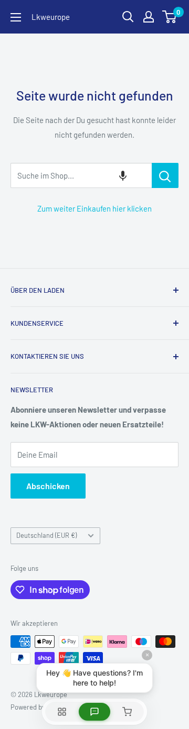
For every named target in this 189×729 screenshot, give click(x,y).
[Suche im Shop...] (165, 175)
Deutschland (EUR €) (46, 535)
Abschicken (48, 486)
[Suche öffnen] (128, 17)
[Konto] (148, 17)
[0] (169, 16)
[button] (123, 175)
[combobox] (81, 175)
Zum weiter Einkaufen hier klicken (94, 208)
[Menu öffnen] (15, 17)
